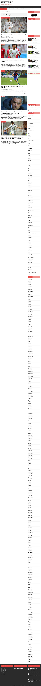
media (29, 205)
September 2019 (30, 416)
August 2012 (30, 559)
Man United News (30, 197)
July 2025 (29, 299)
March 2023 (30, 346)
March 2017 (30, 467)
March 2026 (30, 286)
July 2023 (29, 339)
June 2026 (29, 282)
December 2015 (30, 492)
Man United (29, 195)
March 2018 (30, 446)
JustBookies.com (3, 669)
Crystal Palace (30, 150)
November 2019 (30, 413)
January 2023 (30, 349)
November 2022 (30, 353)
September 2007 (30, 657)
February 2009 (30, 629)
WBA (28, 265)
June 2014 (29, 522)
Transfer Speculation (31, 257)
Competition (30, 148)
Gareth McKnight (9, 139)
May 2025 (29, 302)
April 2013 (29, 545)
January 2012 (30, 570)
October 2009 (30, 616)
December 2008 (30, 632)
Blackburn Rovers (30, 126)
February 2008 (30, 649)
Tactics (29, 252)
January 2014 (30, 530)
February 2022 (30, 368)
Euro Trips (29, 160)
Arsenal (29, 116)
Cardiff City (29, 136)
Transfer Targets (30, 259)
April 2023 (29, 344)
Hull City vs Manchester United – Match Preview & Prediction (35, 39)
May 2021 (29, 383)
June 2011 (29, 582)
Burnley (29, 135)
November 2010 (30, 594)
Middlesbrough (30, 207)
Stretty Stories (30, 247)
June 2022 (29, 361)
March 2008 (30, 647)
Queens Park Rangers (31, 228)
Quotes (29, 230)
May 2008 (29, 644)
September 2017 (30, 456)
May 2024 (29, 323)
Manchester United (34, 16)
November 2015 (30, 493)
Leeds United (30, 187)
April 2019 (29, 425)
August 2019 (30, 418)
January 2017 (30, 470)
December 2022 (30, 351)
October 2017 (30, 455)
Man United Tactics (4, 671)
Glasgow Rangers (30, 172)
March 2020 (30, 406)
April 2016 (29, 485)
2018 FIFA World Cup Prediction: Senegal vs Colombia (12, 87)
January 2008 (30, 651)
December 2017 (30, 451)
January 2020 (30, 410)
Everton (29, 163)
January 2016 (30, 490)
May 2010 (29, 604)
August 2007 (30, 659)
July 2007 (29, 661)
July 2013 (29, 540)
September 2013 (30, 537)
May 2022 (29, 363)
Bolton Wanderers (31, 130)
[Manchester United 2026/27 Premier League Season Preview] (30, 46)
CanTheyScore (3, 668)
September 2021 (30, 376)
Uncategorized (30, 260)
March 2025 (30, 306)
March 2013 (30, 547)
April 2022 (29, 364)
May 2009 (29, 624)
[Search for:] (35, 8)
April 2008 (29, 646)
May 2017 (29, 463)
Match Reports (30, 203)
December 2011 (30, 572)
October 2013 (30, 535)
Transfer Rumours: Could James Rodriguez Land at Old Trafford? (13, 35)
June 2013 (29, 542)
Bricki (28, 133)
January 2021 (30, 390)
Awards (29, 120)
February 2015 (30, 508)
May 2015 (29, 503)
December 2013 (30, 532)
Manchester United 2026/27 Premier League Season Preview (35, 46)
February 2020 (30, 408)
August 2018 (30, 438)
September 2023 (30, 336)
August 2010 (30, 599)
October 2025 (30, 294)
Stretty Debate (30, 245)
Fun (28, 170)
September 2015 (30, 497)
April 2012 (29, 565)
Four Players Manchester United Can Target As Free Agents (34, 680)
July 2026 (29, 281)
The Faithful (3, 674)
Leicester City (30, 190)
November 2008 (30, 634)
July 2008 (29, 641)
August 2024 (30, 318)
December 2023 (30, 331)
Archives (15, 668)
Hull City (29, 178)
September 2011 (30, 577)
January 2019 (30, 430)
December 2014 (30, 512)
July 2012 (29, 560)
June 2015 (29, 502)
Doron (29, 151)
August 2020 (30, 398)
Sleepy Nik (29, 235)
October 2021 (30, 374)
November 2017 (30, 453)
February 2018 (30, 448)
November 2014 (30, 513)
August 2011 (30, 579)
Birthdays (29, 125)
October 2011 (30, 575)
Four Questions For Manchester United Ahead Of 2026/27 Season (35, 60)
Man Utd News (3, 672)
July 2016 (29, 480)
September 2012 (30, 557)
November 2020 (30, 393)
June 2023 (29, 341)
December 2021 (30, 371)
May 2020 (29, 403)
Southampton (30, 237)
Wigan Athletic (30, 269)
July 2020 (29, 400)
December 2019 (30, 411)
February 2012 (30, 569)
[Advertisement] (34, 27)
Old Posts (29, 217)
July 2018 (29, 440)
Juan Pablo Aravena (10, 37)
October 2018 (30, 435)
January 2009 (30, 631)
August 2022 (30, 358)
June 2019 (29, 421)
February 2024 (30, 328)
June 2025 (29, 301)
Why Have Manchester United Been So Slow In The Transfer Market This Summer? (13, 112)
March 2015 (30, 507)
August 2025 (30, 297)
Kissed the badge (3, 670)
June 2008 (29, 642)
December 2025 (30, 291)
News (29, 212)
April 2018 (29, 445)
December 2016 (30, 472)
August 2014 (30, 518)
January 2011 (30, 590)
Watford (29, 264)
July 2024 (29, 319)
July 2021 (29, 379)
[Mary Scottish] (28, 669)
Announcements (30, 115)
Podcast (29, 220)
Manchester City (30, 200)
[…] (25, 41)
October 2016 (30, 475)
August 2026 (30, 279)
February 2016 (30, 488)
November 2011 (30, 574)
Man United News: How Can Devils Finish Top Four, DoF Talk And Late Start (34, 674)
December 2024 (30, 311)
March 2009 (30, 627)
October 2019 (30, 415)
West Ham (29, 267)
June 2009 (29, 622)
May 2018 (29, 443)
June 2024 (29, 321)
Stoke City (29, 242)
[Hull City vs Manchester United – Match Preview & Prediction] (30, 40)
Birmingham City (30, 123)
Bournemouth (30, 131)
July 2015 (29, 500)
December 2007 (30, 652)
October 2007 (30, 656)
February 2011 (30, 589)
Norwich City (30, 215)
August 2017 (30, 458)
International (30, 182)
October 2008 (30, 636)
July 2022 (29, 359)
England (29, 155)
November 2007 (30, 654)
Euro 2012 (29, 158)
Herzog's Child (30, 177)
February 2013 (30, 549)
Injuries (29, 180)
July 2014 (29, 520)
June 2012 (29, 562)
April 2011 (29, 585)
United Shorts (30, 262)
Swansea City (30, 250)
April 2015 (29, 505)
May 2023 (29, 343)
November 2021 (30, 373)
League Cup (30, 185)
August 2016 (30, 478)
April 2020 (29, 405)
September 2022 (30, 356)
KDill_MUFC (29, 183)
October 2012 (30, 555)
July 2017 (29, 460)
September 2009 (30, 617)
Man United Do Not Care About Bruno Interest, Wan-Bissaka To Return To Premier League (36, 53)
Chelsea (29, 143)
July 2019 (29, 420)
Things (29, 255)
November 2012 (30, 554)
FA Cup (29, 165)
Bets (28, 121)
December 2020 (30, 391)
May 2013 (29, 544)
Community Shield (31, 146)
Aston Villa (29, 118)
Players (29, 218)
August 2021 (30, 378)
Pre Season (29, 223)
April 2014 (29, 525)
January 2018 (30, 450)
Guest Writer (30, 175)
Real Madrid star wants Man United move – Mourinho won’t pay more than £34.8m (12, 137)
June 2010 (29, 602)
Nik (28, 213)
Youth (29, 274)
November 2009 (30, 614)
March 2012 (30, 567)
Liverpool (29, 192)
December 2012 (30, 552)
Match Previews (30, 202)
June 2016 (29, 482)
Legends (29, 188)
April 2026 (29, 284)
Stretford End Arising (4, 673)
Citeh (28, 145)
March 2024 (30, 326)
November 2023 (30, 333)
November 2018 (30, 433)
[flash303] (28, 674)
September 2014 (30, 517)
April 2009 (29, 626)
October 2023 (30, 334)
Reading (29, 232)
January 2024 (30, 329)
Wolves (29, 270)
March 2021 (30, 386)
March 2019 (30, 426)
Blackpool (29, 128)
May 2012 (29, 564)
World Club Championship (32, 272)
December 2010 (30, 592)
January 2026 (30, 289)
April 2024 (29, 324)
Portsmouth (30, 222)
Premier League (30, 225)
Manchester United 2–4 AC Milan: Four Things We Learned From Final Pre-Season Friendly (36, 67)
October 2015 (30, 495)
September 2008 (30, 637)
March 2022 (30, 366)
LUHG (29, 193)
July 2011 (29, 580)
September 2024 (30, 316)
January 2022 (30, 369)
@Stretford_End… (32, 105)
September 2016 (30, 477)
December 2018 (30, 431)
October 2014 (30, 515)
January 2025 (30, 309)
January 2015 (30, 510)
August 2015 (30, 498)
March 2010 (30, 607)
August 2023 (30, 338)
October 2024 (30, 314)
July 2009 (29, 621)
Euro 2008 (29, 156)
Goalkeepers (30, 173)
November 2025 (30, 292)
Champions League (31, 140)
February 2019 (30, 428)
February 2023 (30, 348)
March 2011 (30, 587)
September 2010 (30, 597)
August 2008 (30, 639)
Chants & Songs (30, 141)
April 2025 (29, 304)
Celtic (28, 138)
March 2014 (30, 527)
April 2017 (29, 465)
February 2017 (30, 468)
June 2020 (29, 401)
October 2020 (30, 395)
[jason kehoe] (28, 679)
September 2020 (30, 396)
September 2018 (30, 436)
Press (28, 227)
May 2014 (29, 523)
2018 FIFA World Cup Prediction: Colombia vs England (12, 60)
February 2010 (30, 609)
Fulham (29, 168)
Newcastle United (30, 210)
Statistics (29, 240)
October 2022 (30, 354)
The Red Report (30, 254)
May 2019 (29, 423)
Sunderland (29, 249)
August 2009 (30, 619)
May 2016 (29, 483)
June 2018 (29, 441)
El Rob (29, 153)
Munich (29, 208)
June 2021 (29, 381)
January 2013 (30, 550)
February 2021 (30, 388)
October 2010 (30, 595)
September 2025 (30, 296)
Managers (29, 198)
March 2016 (30, 487)
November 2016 (30, 473)
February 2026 (30, 287)
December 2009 (30, 612)
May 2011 (29, 584)
